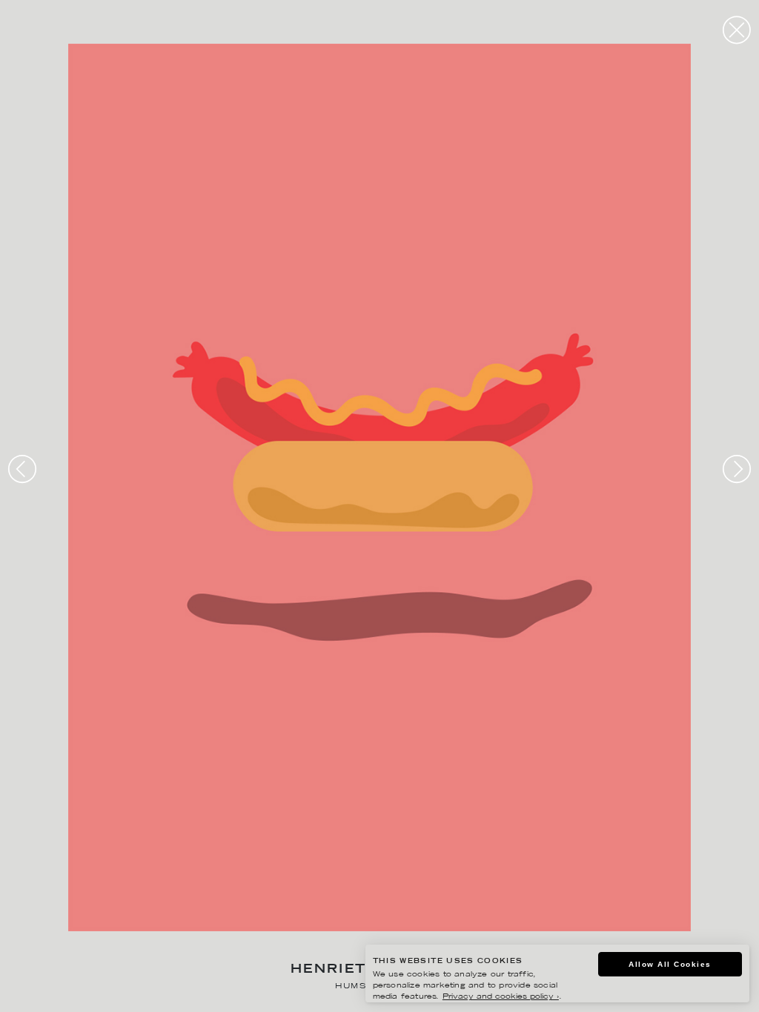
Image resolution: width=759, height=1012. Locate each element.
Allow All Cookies (670, 964)
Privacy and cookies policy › (501, 996)
